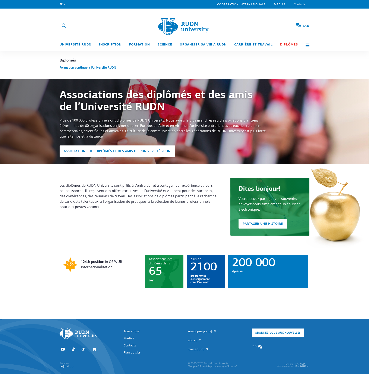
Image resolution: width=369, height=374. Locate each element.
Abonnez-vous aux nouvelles (278, 332)
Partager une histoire (263, 223)
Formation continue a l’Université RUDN (88, 67)
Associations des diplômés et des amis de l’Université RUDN (117, 151)
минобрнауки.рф (200, 331)
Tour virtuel (132, 331)
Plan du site (132, 352)
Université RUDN (75, 44)
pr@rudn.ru (66, 366)
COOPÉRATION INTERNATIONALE (241, 4)
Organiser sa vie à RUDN (203, 44)
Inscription (110, 44)
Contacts (299, 4)
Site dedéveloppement (285, 365)
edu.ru (193, 340)
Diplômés (289, 44)
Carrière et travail (253, 44)
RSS (255, 346)
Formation (139, 44)
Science (165, 44)
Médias (279, 4)
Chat (306, 26)
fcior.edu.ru (196, 349)
